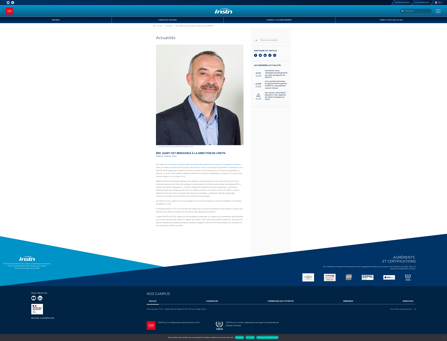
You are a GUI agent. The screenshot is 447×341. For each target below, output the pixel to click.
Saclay (152, 301)
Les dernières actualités (267, 65)
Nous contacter (39, 293)
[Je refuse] (444, 337)
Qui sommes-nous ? (422, 2)
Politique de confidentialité (267, 337)
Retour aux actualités (269, 40)
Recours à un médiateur (42, 318)
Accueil (159, 26)
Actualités (169, 26)
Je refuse (250, 337)
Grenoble (348, 301)
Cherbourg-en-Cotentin (280, 301)
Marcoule (408, 301)
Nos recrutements (402, 2)
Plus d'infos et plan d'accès (401, 309)
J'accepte (239, 337)
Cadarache (212, 301)
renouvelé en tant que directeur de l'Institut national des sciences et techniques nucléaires (204, 164)
